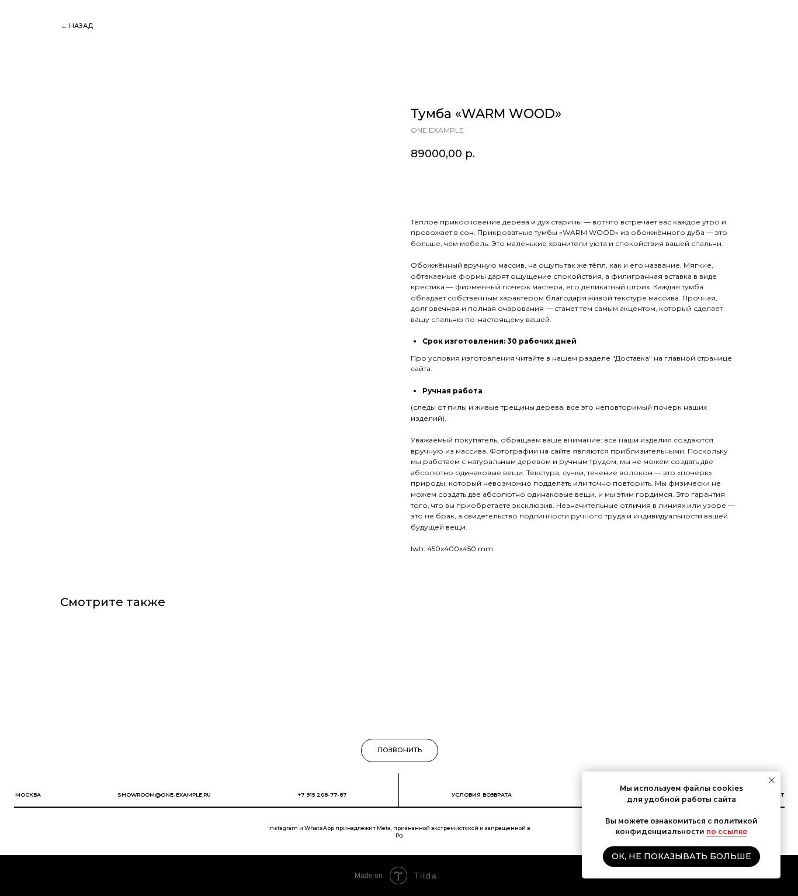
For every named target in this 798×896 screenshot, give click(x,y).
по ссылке (726, 831)
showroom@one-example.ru (164, 794)
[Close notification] (772, 780)
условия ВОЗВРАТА (482, 794)
